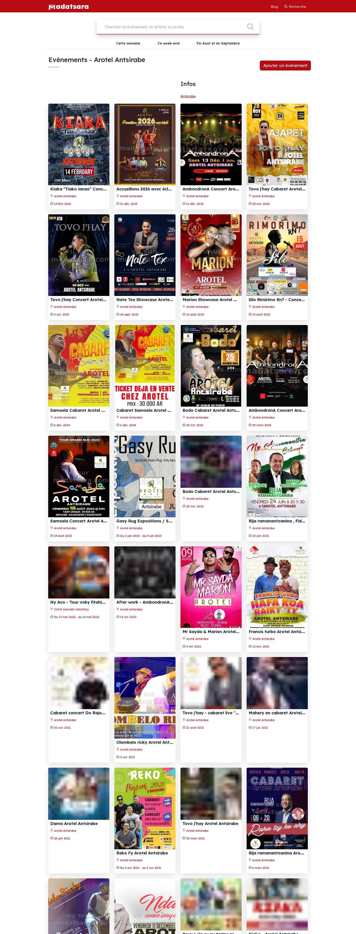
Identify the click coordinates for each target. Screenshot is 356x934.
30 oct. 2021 (62, 757)
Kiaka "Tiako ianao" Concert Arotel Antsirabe (97, 188)
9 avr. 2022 (193, 646)
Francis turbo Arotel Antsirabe (280, 631)
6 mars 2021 (260, 868)
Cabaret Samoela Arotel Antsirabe (151, 410)
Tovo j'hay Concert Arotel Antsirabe (87, 299)
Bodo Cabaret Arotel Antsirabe (214, 410)
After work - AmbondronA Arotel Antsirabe (160, 631)
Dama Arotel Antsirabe (74, 852)
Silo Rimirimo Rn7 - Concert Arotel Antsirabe (294, 299)
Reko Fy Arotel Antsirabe (142, 852)
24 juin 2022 (260, 536)
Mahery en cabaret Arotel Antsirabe (286, 742)
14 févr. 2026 (62, 204)
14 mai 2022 (91, 646)
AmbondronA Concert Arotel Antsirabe (222, 188)
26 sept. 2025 (129, 314)
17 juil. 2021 (260, 757)
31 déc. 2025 (128, 204)
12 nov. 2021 (260, 646)
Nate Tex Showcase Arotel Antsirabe (154, 299)
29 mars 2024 (261, 425)
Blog (275, 7)
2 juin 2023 (132, 536)
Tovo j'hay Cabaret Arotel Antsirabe (286, 188)
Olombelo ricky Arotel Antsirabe (149, 742)
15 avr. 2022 (128, 646)
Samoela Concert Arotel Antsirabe (85, 520)
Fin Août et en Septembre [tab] (218, 43)
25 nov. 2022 (195, 536)
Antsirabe (188, 96)
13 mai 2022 (67, 646)
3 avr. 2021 (154, 868)
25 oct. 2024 (194, 425)
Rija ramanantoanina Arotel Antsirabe (288, 852)
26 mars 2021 (195, 868)
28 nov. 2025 (261, 204)
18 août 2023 (63, 536)
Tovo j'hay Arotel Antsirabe (210, 852)
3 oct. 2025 (61, 314)
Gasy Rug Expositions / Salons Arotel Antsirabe (165, 520)
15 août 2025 (261, 314)
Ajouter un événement (285, 65)
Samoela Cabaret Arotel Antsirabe (85, 410)
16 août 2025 (195, 314)
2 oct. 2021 (127, 757)
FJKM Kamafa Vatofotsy (71, 639)
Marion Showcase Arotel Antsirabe (218, 299)
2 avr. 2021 (132, 868)
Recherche (297, 7)
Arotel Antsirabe (64, 196)
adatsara (72, 6)
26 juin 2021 (62, 868)
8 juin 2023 (154, 536)
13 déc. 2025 (195, 204)
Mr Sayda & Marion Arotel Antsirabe (220, 631)
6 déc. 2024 (62, 425)
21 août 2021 (195, 757)
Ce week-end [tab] (168, 43)
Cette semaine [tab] (128, 43)
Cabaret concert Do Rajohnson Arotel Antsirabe (99, 742)
